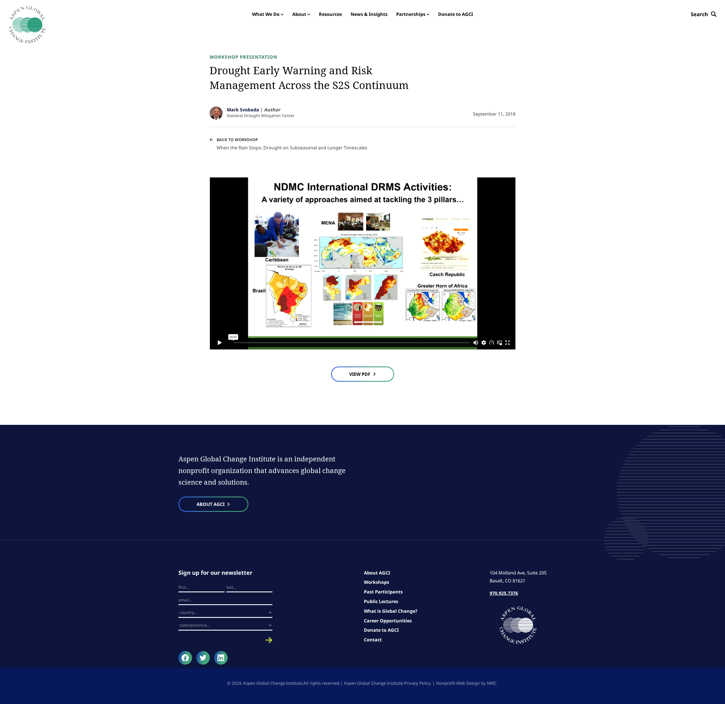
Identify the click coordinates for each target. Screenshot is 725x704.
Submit (225, 640)
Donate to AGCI (381, 630)
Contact (373, 640)
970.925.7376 (504, 593)
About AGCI (377, 573)
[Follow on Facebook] (185, 658)
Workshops (376, 582)
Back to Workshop (237, 139)
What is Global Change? (390, 611)
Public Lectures (381, 601)
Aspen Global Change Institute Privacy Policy (387, 683)
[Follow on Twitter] (203, 658)
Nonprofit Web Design (458, 683)
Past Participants (383, 592)
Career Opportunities (388, 621)
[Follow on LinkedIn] (221, 658)
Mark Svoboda (243, 110)
